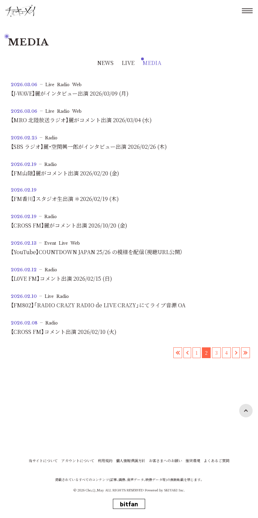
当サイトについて (43, 460)
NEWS (105, 63)
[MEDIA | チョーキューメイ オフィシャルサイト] (20, 10)
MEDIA (151, 63)
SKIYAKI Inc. (174, 489)
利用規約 (105, 460)
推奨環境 (192, 460)
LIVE (128, 63)
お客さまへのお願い (165, 460)
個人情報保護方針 (130, 460)
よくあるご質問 (216, 460)
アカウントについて (77, 460)
